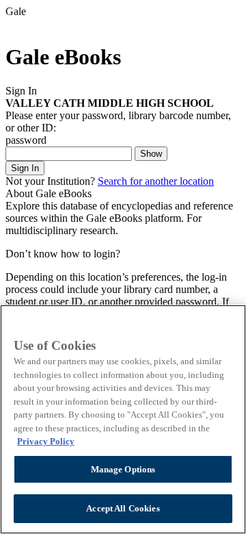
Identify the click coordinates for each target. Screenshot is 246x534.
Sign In (25, 168)
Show (151, 154)
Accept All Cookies (122, 508)
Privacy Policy (45, 441)
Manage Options (123, 469)
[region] (123, 419)
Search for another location (156, 181)
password (25, 140)
